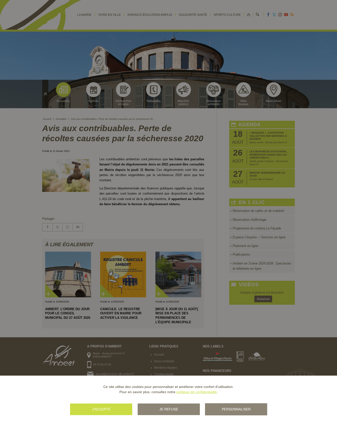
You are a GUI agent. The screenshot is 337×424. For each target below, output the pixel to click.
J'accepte (101, 409)
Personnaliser (236, 409)
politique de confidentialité (196, 392)
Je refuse (168, 409)
